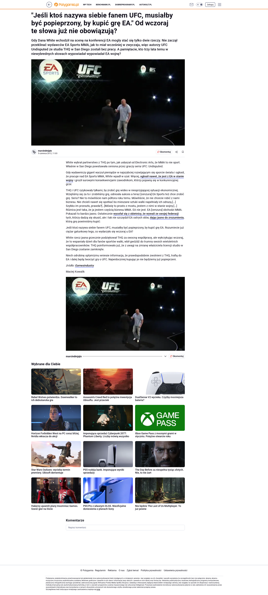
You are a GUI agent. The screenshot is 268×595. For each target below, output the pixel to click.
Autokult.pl (145, 4)
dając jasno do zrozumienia (167, 217)
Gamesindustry (84, 265)
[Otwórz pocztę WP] (191, 4)
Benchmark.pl (103, 4)
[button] (199, 4)
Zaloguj (210, 4)
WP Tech (87, 4)
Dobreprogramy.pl (125, 4)
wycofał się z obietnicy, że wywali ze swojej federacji (146, 213)
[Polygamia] (68, 4)
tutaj (98, 589)
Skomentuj (165, 152)
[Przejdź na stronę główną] (49, 6)
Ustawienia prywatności (175, 570)
